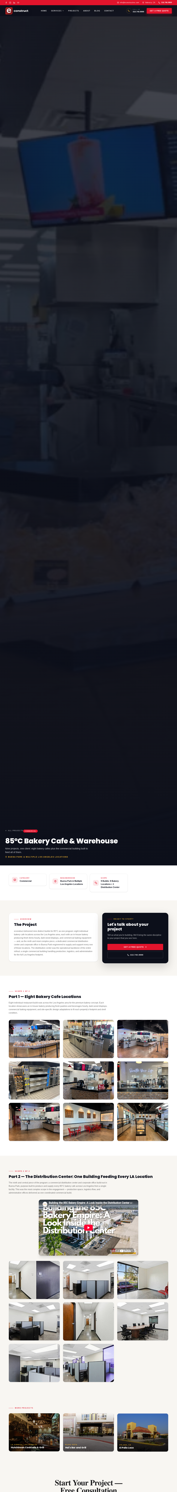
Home (44, 11)
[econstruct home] (17, 11)
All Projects (15, 831)
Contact (109, 11)
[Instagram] (10, 3)
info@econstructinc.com (129, 2)
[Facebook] (6, 3)
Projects (73, 11)
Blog (97, 11)
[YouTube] (18, 3)
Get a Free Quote (159, 11)
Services (56, 11)
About (86, 11)
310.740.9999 (166, 2)
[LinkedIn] (14, 3)
